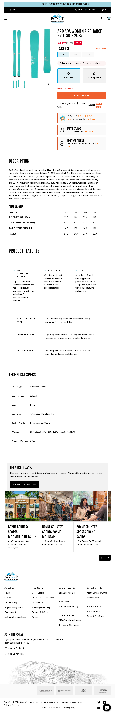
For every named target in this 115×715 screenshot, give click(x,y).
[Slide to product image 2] (24, 84)
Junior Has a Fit (67, 588)
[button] (107, 707)
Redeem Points (94, 597)
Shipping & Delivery (41, 607)
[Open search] (102, 18)
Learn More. (90, 119)
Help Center (38, 588)
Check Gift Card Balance (43, 597)
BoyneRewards (94, 588)
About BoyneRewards (97, 592)
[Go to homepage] (57, 18)
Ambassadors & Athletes (15, 617)
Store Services (66, 615)
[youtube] (98, 708)
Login (70, 119)
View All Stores (22, 484)
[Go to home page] (11, 576)
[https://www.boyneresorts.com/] (45, 691)
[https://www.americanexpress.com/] (102, 691)
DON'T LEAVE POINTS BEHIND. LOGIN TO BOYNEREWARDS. (62, 4)
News (7, 592)
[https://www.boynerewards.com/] (64, 690)
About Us (9, 588)
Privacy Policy (94, 606)
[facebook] (104, 702)
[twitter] (98, 702)
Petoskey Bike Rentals (69, 625)
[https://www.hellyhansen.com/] (83, 690)
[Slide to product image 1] (15, 84)
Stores (7, 597)
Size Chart (101, 48)
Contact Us (37, 617)
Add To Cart (81, 95)
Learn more (99, 105)
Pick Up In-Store (39, 602)
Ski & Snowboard (67, 592)
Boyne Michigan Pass (14, 607)
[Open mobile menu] (5, 18)
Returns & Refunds (40, 612)
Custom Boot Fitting (68, 606)
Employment (10, 612)
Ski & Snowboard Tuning (70, 620)
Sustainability (10, 602)
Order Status (38, 592)
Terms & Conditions (96, 616)
